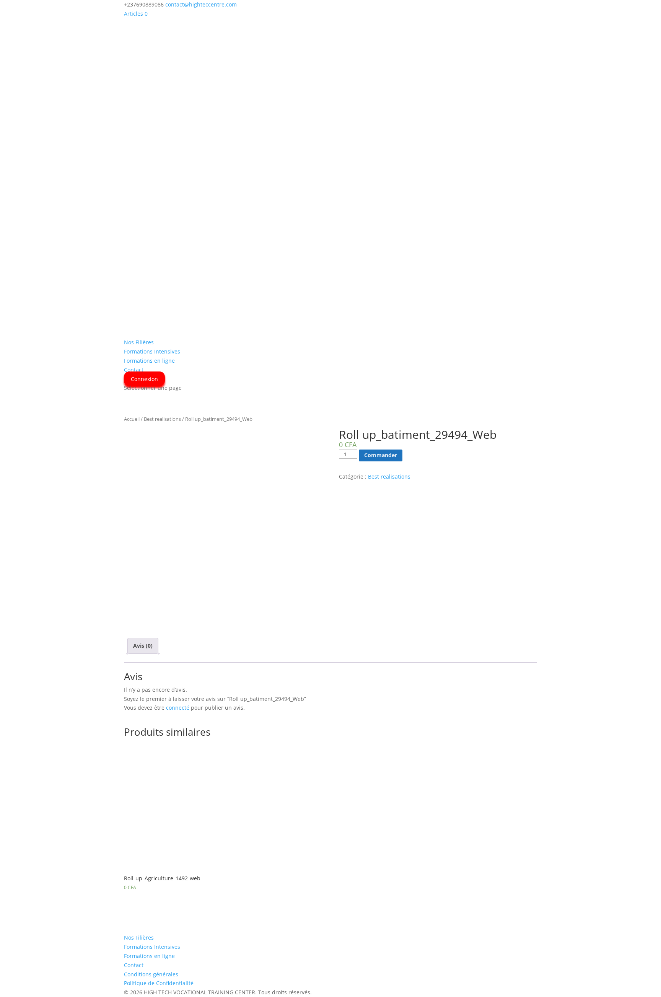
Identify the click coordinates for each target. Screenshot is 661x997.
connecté (177, 707)
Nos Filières (139, 342)
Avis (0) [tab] (143, 645)
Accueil (132, 418)
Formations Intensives (152, 351)
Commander (380, 455)
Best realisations (162, 418)
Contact (133, 369)
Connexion (144, 379)
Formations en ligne (149, 360)
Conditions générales (151, 974)
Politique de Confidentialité (159, 983)
